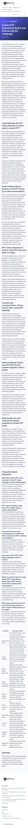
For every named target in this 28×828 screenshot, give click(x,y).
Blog (10, 7)
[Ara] (24, 14)
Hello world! (5, 803)
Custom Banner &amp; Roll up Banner (11, 11)
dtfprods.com (9, 824)
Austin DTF (4, 7)
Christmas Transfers (7, 9)
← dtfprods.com (6, 21)
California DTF (16, 7)
